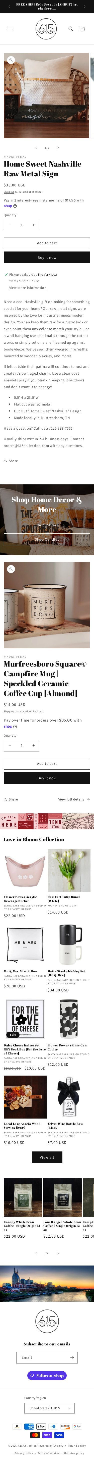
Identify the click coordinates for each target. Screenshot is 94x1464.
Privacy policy (24, 1453)
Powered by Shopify (50, 1445)
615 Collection (27, 1445)
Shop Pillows (47, 525)
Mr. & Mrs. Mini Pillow (21, 971)
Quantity (10, 215)
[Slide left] (36, 147)
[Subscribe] (71, 1358)
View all (47, 1157)
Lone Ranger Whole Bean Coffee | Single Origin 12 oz (62, 1226)
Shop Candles (47, 539)
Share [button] (13, 461)
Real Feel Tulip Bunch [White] (64, 899)
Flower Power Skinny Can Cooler (67, 1047)
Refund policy (77, 1445)
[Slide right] (58, 147)
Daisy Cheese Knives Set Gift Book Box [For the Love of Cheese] (25, 1049)
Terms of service (48, 1453)
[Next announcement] (84, 6)
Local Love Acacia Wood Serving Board (22, 1126)
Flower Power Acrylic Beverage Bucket (20, 899)
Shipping (9, 191)
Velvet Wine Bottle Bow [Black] (65, 1126)
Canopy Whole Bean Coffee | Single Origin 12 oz (22, 1226)
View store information (27, 287)
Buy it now (47, 257)
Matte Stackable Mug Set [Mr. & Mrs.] (66, 973)
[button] (10, 28)
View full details (71, 799)
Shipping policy (73, 1453)
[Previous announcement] (9, 6)
